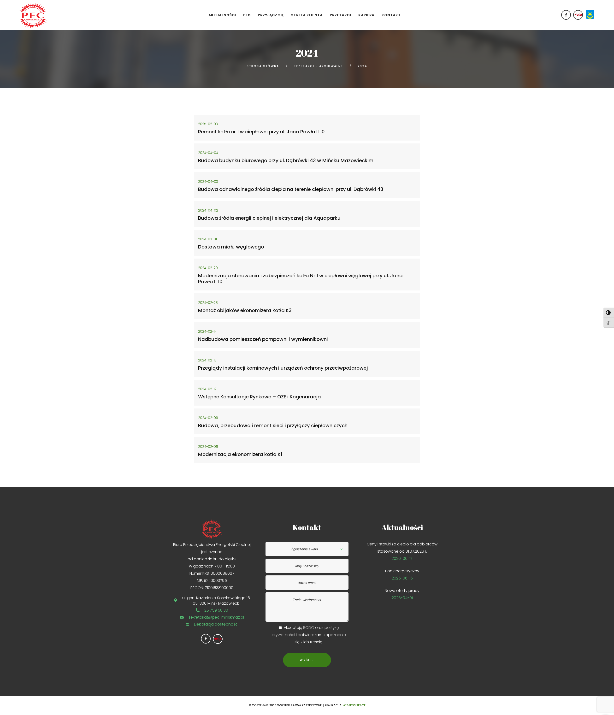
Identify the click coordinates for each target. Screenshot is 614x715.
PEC (247, 15)
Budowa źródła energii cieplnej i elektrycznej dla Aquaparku (269, 218)
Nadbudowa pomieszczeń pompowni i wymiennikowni (263, 339)
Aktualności (222, 15)
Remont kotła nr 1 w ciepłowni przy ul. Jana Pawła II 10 (261, 131)
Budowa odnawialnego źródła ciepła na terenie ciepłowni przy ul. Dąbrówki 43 (290, 189)
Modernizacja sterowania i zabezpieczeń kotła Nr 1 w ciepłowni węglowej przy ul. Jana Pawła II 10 (300, 278)
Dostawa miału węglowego (231, 246)
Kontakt (391, 15)
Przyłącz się (271, 15)
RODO (308, 627)
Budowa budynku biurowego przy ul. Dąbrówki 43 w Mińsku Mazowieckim (285, 160)
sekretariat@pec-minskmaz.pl (216, 617)
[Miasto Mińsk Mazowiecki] (590, 15)
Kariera (366, 15)
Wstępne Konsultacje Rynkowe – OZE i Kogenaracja (259, 396)
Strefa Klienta (307, 15)
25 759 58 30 (216, 610)
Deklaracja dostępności (216, 624)
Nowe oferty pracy (402, 590)
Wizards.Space (354, 705)
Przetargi (340, 15)
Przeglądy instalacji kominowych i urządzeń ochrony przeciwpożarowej (283, 368)
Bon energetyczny (402, 571)
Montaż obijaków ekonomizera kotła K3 (245, 310)
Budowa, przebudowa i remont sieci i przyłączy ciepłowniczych (273, 425)
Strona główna (263, 66)
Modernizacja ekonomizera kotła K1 (240, 454)
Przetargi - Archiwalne (318, 66)
